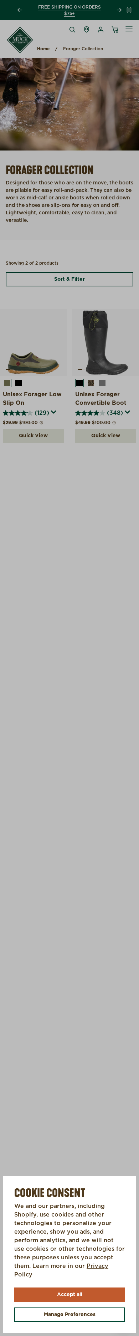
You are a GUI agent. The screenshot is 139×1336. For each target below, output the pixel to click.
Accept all (69, 1294)
